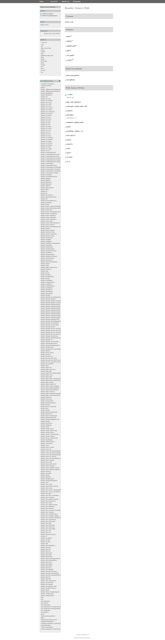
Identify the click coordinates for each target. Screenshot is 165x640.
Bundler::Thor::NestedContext (48, 519)
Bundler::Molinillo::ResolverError (49, 336)
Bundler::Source (45, 24)
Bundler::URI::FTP (46, 549)
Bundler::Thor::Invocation (47, 508)
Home (41, 1)
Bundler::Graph (45, 265)
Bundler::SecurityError (46, 423)
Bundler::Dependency (46, 182)
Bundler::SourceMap (46, 473)
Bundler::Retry (44, 408)
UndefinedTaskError (46, 625)
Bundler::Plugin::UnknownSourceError (50, 395)
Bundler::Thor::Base (46, 493)
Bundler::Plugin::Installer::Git (48, 384)
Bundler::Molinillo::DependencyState (50, 319)
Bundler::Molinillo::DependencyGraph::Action (52, 306)
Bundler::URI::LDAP (46, 562)
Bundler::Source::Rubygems (48, 466)
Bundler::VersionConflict (47, 582)
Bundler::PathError (45, 351)
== (76, 118)
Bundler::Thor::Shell (46, 523)
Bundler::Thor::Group (46, 503)
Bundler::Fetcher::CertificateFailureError (51, 212)
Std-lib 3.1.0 (65, 1)
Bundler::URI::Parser (46, 568)
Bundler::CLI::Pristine (46, 143)
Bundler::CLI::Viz (45, 150)
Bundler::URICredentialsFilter (48, 580)
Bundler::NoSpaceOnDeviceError (49, 343)
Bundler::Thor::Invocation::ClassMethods (51, 510)
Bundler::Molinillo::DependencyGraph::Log (52, 313)
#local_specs (44, 61)
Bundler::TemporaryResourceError (49, 486)
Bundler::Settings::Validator (48, 436)
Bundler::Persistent (45, 354)
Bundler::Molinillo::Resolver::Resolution (51, 328)
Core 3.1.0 (54, 1)
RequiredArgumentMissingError (49, 619)
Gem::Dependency (45, 601)
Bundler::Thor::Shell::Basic (48, 525)
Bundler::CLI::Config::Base (48, 111)
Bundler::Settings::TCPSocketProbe (50, 434)
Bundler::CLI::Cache (46, 102)
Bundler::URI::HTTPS (46, 556)
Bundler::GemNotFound (47, 247)
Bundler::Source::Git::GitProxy (48, 456)
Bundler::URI (44, 543)
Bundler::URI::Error (46, 547)
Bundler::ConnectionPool (47, 163)
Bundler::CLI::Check (46, 104)
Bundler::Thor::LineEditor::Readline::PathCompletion (54, 517)
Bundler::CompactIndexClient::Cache (50, 154)
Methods (52, 7)
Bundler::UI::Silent (45, 542)
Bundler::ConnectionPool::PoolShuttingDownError (53, 167)
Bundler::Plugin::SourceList (48, 391)
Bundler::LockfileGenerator (47, 286)
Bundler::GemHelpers (46, 241)
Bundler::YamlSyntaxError (47, 595)
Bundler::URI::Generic (46, 553)
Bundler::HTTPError (46, 269)
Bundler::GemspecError (47, 260)
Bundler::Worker (45, 590)
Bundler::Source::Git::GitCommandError (51, 451)
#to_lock (43, 70)
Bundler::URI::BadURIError (48, 545)
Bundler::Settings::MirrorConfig (49, 430)
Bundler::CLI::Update (46, 148)
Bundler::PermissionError (47, 352)
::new (42, 44)
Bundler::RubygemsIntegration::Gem (50, 419)
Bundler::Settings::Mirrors (47, 432)
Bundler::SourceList (46, 471)
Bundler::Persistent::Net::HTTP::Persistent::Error (53, 362)
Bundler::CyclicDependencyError (49, 176)
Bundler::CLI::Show (46, 147)
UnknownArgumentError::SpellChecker (50, 629)
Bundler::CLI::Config (46, 110)
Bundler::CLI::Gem (46, 121)
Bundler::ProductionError (47, 401)
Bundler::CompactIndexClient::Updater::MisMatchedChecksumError (58, 161)
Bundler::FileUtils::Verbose (48, 236)
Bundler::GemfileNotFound (47, 258)
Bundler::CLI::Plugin (46, 141)
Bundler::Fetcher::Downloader (48, 217)
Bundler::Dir (44, 191)
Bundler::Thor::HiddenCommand (49, 504)
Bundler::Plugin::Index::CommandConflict (51, 378)
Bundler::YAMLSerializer (47, 593)
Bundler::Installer (45, 278)
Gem (42, 599)
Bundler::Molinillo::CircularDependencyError (52, 297)
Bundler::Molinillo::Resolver (48, 327)
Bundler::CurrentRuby (46, 174)
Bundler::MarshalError (46, 289)
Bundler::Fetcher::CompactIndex (49, 213)
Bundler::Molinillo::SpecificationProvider (51, 338)
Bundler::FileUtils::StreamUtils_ (49, 234)
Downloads (76, 1)
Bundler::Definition (46, 178)
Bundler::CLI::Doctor (46, 115)
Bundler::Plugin (45, 365)
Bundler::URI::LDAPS (46, 564)
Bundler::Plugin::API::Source (48, 369)
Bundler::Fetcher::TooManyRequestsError (51, 226)
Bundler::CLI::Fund (46, 119)
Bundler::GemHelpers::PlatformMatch (50, 243)
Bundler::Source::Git (46, 449)
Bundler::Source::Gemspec (47, 447)
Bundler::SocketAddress (47, 443)
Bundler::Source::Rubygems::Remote (50, 467)
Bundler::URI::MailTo (46, 566)
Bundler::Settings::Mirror (47, 428)
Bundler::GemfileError (46, 252)
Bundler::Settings (45, 427)
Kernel (42, 614)
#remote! (43, 65)
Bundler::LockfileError (46, 284)
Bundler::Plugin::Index (46, 377)
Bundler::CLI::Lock (46, 134)
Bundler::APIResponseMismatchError (50, 91)
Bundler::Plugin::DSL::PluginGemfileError (51, 373)
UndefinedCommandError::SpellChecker (51, 623)
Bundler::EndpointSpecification (48, 197)
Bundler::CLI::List (45, 132)
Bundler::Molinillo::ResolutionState (50, 325)
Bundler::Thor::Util (46, 532)
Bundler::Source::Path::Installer (52, 33)
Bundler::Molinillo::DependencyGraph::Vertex (52, 317)
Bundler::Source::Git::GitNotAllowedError (51, 453)
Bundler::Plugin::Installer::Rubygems (50, 386)
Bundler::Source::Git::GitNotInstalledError (51, 454)
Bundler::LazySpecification (47, 282)
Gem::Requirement (45, 605)
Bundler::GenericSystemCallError (49, 262)
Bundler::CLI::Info (45, 123)
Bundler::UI (44, 536)
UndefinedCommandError (47, 621)
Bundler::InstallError (46, 275)
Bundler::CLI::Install (46, 128)
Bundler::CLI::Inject (46, 126)
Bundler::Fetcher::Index (47, 221)
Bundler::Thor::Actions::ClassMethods (50, 492)
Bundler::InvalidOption (46, 280)
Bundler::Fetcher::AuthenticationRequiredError (52, 206)
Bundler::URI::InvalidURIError (49, 560)
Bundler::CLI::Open (46, 136)
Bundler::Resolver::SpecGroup (48, 406)
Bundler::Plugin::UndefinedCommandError (51, 393)
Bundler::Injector (45, 273)
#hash (42, 57)
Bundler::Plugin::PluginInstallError (49, 389)
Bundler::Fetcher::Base (46, 210)
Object (42, 618)
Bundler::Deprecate (45, 186)
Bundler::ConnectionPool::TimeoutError (51, 171)
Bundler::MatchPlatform (47, 291)
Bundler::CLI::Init (45, 124)
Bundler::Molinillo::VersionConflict (50, 341)
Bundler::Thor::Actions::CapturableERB (51, 490)
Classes (47, 7)
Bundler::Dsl (44, 193)
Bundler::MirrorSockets (47, 293)
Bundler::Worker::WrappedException (50, 592)
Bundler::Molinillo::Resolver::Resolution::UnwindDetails (55, 334)
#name (42, 63)
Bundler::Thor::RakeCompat (48, 521)
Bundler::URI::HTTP (46, 555)
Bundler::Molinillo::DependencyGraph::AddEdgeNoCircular (56, 308)
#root (42, 66)
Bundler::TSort (44, 482)
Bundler (43, 87)
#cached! (43, 52)
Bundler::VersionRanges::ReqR (49, 586)
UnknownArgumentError (47, 627)
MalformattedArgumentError (48, 616)
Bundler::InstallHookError (47, 276)
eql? (73, 97)
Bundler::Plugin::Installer (47, 382)
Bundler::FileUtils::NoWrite (48, 232)
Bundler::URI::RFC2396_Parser (49, 571)
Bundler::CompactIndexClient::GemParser (51, 158)
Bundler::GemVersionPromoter (48, 250)
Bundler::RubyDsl (45, 410)
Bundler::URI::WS (45, 577)
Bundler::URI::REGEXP (47, 569)
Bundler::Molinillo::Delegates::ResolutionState (52, 301)
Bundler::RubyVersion (46, 414)
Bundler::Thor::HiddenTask (47, 506)
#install (43, 59)
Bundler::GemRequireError (47, 249)
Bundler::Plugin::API (46, 367)
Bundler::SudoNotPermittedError (49, 480)
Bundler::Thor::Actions (47, 488)
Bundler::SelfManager (46, 425)
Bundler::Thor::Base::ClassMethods (50, 495)
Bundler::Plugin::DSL (46, 371)
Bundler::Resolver (45, 404)
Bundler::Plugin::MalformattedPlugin (50, 388)
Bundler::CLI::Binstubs (47, 100)
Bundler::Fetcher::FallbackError (49, 219)
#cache (42, 50)
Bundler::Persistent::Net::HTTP (49, 358)
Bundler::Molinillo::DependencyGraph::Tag (51, 315)
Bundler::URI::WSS (46, 579)
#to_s (42, 72)
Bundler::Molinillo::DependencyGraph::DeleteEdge (53, 310)
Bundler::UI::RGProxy (46, 538)
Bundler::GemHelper (46, 239)
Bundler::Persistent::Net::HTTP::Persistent (51, 360)
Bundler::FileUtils (45, 228)
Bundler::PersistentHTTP (47, 364)
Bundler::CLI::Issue (46, 130)
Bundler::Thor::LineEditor (47, 512)
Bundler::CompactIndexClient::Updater (50, 160)
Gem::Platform (44, 603)
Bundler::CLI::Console (46, 113)
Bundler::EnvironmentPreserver (49, 200)
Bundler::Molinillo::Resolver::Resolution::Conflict (53, 330)
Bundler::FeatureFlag (46, 202)
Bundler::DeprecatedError (47, 187)
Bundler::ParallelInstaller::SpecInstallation (51, 349)
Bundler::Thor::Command (47, 497)
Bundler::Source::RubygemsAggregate (50, 469)
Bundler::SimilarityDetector (48, 441)
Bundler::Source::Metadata (47, 460)
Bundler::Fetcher (45, 204)
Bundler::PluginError (46, 397)
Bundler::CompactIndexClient (48, 152)
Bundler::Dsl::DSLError (47, 195)
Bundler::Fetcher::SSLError (48, 224)
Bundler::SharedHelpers (47, 440)
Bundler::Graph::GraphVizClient (49, 267)
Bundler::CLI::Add (45, 98)
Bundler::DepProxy (45, 180)
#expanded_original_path (47, 55)
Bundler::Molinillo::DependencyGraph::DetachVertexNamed (55, 312)
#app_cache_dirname (46, 48)
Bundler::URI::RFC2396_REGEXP (50, 573)
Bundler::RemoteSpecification (48, 403)
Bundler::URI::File (45, 551)
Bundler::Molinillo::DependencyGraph (50, 304)
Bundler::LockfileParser (47, 288)
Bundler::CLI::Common (47, 108)
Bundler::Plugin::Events (47, 375)
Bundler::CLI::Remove (46, 145)
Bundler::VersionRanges (47, 584)
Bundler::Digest (45, 189)
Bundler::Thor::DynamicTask (48, 501)
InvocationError (45, 612)
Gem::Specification (45, 610)
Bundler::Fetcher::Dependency (48, 215)
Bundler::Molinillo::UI (46, 339)
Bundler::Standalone (46, 477)
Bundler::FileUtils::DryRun (48, 230)
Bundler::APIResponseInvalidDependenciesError (53, 89)
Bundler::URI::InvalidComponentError (50, 558)
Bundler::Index (44, 271)
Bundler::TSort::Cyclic (46, 484)
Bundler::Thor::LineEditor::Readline (50, 516)
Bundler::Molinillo (45, 295)
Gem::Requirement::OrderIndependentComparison (53, 608)
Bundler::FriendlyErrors (47, 237)
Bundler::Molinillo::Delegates (48, 299)
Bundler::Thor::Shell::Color (48, 527)
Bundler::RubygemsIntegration (48, 417)
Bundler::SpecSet (45, 475)
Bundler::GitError (45, 263)
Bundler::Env (44, 199)
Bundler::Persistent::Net (47, 356)
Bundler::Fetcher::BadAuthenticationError (51, 208)
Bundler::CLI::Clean (46, 106)
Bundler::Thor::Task (46, 530)
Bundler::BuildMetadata (47, 93)
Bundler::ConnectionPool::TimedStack (50, 169)
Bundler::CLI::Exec (46, 117)
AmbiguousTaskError (46, 85)
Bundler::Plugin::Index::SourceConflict (50, 380)
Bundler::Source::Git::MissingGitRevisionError (53, 458)
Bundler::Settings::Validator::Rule (49, 438)
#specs (42, 68)
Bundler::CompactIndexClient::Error (50, 156)
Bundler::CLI (44, 97)
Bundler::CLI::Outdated (47, 137)
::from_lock (44, 42)
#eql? (42, 53)
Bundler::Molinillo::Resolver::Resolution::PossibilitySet (55, 332)
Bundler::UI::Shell (45, 540)
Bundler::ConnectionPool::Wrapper (49, 173)
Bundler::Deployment (46, 184)
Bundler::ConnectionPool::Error (49, 165)
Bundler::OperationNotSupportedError (50, 345)
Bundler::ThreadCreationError (48, 534)
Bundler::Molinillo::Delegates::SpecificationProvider (54, 302)
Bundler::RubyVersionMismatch (49, 415)
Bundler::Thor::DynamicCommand (49, 499)
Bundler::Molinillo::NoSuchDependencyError (52, 321)
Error (42, 597)
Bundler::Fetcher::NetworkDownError (50, 223)
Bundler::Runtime (45, 421)
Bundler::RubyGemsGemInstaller (49, 412)
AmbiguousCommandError (47, 84)
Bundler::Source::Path (46, 462)
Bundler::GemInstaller (46, 245)
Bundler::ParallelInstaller (47, 347)
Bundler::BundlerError (46, 95)
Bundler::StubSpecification (47, 479)
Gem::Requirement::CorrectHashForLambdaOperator (54, 606)
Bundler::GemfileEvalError (47, 254)
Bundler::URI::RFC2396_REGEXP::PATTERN (53, 575)
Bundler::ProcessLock (46, 399)
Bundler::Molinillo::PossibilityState (50, 323)
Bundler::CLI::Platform (47, 139)
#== (42, 46)
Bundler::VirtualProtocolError (48, 588)
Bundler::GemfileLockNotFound (49, 256)
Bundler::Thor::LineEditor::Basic (49, 514)
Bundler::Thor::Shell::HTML (48, 529)
